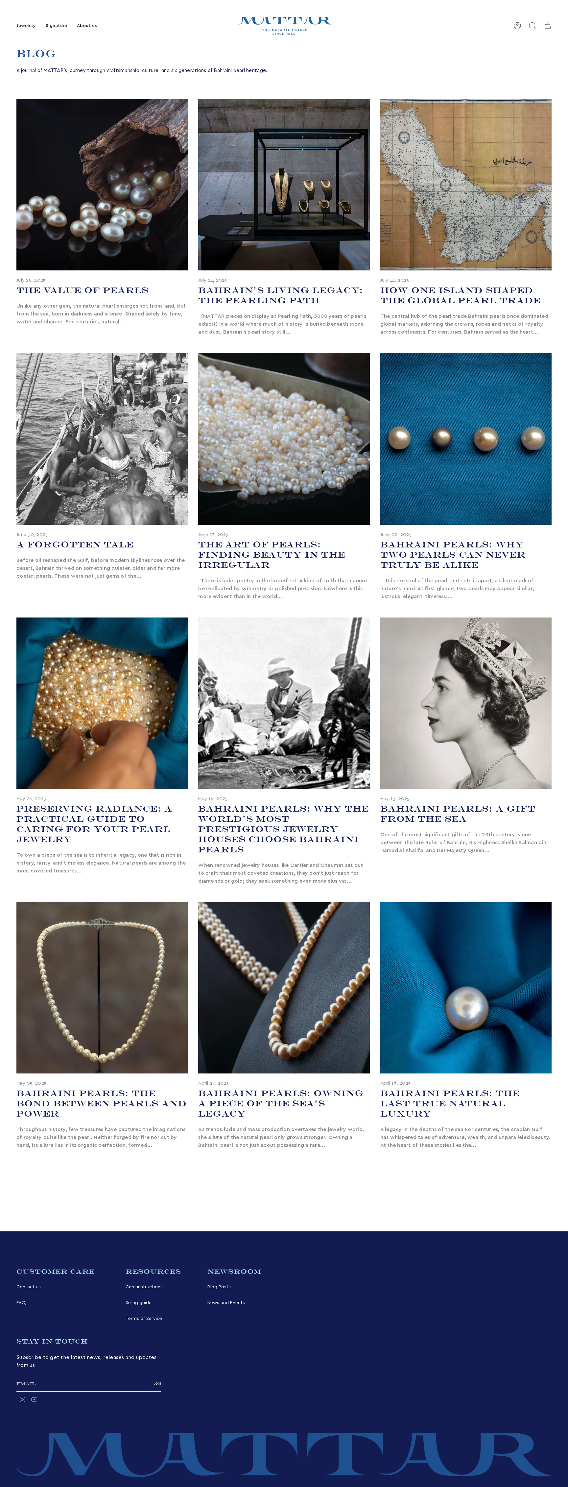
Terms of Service (144, 1318)
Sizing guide (139, 1302)
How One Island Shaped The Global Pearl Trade (460, 295)
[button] (26, 26)
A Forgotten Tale (74, 544)
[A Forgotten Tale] (102, 438)
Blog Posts (219, 1286)
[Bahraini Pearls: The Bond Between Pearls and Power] (102, 987)
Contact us (28, 1286)
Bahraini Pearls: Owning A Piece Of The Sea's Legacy (281, 1103)
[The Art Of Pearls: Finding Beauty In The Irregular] (283, 438)
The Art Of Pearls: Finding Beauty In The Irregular (271, 555)
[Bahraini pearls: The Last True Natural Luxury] (466, 987)
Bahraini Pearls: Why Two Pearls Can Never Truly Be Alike (453, 555)
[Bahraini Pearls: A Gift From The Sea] (466, 703)
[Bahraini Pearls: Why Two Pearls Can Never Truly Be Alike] (466, 438)
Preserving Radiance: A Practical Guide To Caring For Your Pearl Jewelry (94, 824)
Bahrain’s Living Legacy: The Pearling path (280, 295)
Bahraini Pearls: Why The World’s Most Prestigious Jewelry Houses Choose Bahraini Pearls (283, 829)
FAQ (21, 1302)
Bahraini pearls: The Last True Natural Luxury (450, 1103)
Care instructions (144, 1286)
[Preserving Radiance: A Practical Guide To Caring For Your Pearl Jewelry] (102, 703)
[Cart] (547, 25)
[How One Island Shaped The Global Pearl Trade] (466, 184)
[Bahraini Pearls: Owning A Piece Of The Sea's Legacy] (283, 987)
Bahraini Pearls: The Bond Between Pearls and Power (101, 1103)
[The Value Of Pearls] (102, 184)
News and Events (226, 1302)
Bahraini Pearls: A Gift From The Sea (457, 814)
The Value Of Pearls (82, 290)
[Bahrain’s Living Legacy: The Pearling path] (283, 184)
